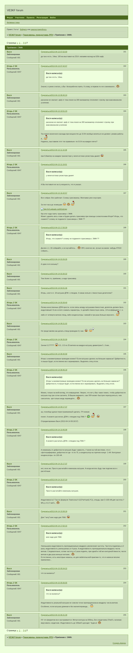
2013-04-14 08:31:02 (59, 323)
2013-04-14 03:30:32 (59, 274)
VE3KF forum (15, 35)
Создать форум (119, 643)
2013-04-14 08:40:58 (59, 354)
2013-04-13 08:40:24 (59, 95)
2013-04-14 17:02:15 (59, 526)
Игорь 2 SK (12, 66)
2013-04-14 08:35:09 (59, 339)
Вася (9, 52)
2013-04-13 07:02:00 (59, 52)
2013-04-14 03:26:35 (59, 259)
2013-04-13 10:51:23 (59, 111)
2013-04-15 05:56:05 (59, 583)
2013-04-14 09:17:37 (59, 407)
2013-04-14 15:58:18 (59, 511)
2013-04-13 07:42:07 (59, 66)
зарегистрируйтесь (39, 29)
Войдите (23, 29)
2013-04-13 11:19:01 (59, 164)
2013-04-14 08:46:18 (59, 370)
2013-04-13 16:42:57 (59, 193)
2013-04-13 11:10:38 (59, 150)
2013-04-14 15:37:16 (59, 480)
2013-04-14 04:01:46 (59, 288)
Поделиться (46, 52)
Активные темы (13, 22)
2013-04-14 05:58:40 (59, 302)
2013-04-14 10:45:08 (59, 430)
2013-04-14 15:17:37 (59, 464)
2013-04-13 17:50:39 (59, 228)
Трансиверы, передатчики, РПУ (38, 35)
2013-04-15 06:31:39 (59, 615)
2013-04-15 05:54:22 (59, 568)
